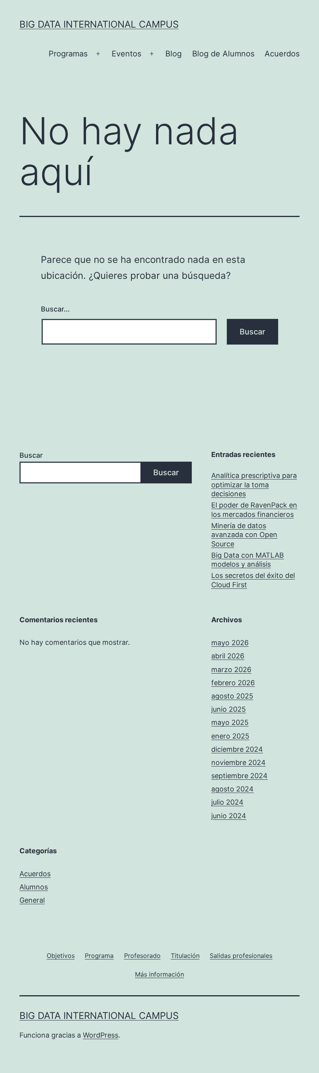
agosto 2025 (232, 696)
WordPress (100, 1035)
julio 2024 (227, 802)
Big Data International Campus (99, 24)
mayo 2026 (230, 643)
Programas (68, 53)
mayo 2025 (230, 722)
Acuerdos (282, 53)
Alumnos (33, 887)
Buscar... (55, 309)
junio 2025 (228, 709)
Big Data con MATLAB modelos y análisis (247, 559)
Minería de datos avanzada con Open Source (244, 535)
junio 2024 (228, 816)
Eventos (126, 53)
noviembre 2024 (238, 762)
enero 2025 (230, 736)
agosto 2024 (232, 789)
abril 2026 (227, 656)
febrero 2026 (233, 683)
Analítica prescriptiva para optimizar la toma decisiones (254, 484)
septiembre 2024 (239, 776)
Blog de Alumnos (223, 53)
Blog (173, 53)
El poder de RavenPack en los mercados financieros (254, 509)
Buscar (31, 455)
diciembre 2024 (237, 749)
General (32, 900)
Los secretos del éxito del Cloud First (253, 579)
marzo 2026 (231, 669)
